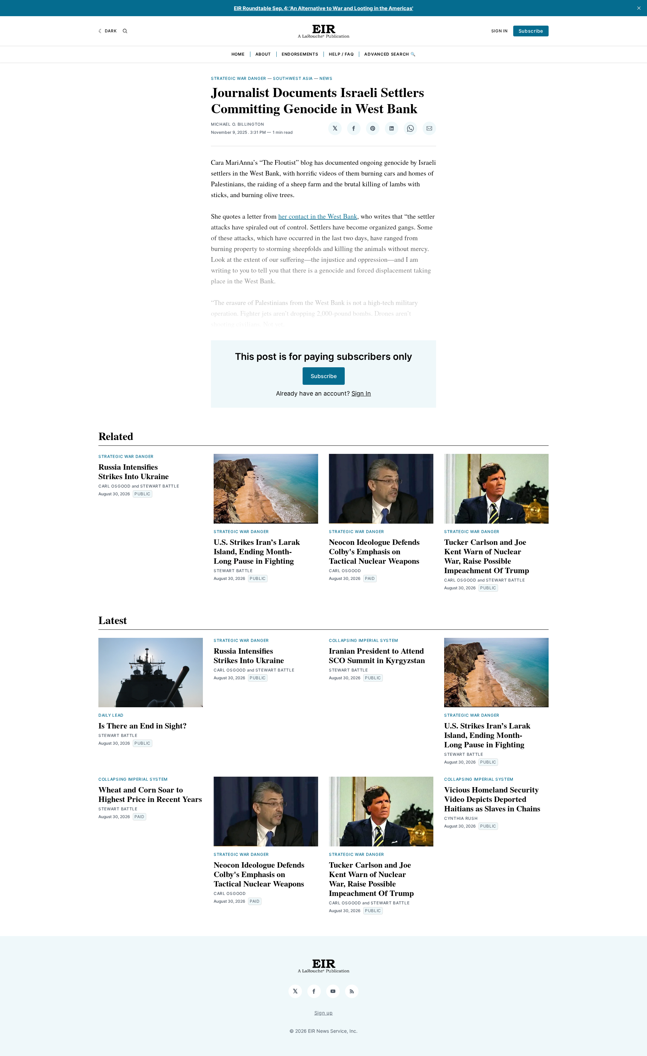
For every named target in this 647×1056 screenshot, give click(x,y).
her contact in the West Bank (317, 216)
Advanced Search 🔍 (389, 54)
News (326, 78)
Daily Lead (111, 715)
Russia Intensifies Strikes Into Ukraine (133, 471)
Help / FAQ (341, 54)
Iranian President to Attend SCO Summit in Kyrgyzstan (377, 655)
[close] (639, 8)
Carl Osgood (114, 486)
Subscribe (531, 31)
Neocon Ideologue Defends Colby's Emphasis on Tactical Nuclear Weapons (374, 551)
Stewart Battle (159, 486)
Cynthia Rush (460, 818)
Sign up (323, 1013)
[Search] (125, 31)
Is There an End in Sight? (142, 725)
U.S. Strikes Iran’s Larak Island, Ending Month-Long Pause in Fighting (257, 551)
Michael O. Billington (237, 124)
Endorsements (300, 54)
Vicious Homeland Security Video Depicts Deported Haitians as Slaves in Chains (492, 798)
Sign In (499, 30)
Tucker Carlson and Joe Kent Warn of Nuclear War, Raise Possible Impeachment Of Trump (486, 556)
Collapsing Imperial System (363, 640)
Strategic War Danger (238, 78)
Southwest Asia (293, 78)
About (263, 54)
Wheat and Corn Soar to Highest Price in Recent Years (150, 794)
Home (238, 54)
